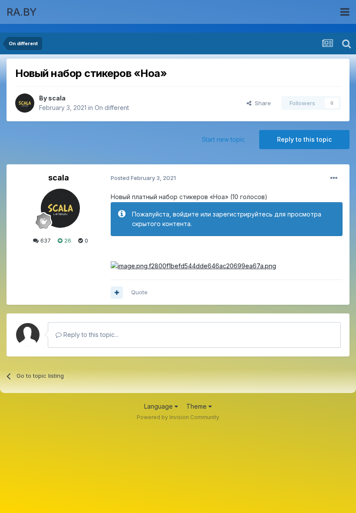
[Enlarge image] (193, 265)
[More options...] (334, 178)
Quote (139, 292)
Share (261, 103)
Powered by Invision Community (178, 417)
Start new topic (223, 139)
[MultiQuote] (117, 292)
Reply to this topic (304, 139)
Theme (197, 406)
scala (57, 98)
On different (112, 107)
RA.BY (22, 12)
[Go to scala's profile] (24, 103)
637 (45, 240)
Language (159, 406)
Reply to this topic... (90, 334)
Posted (143, 177)
